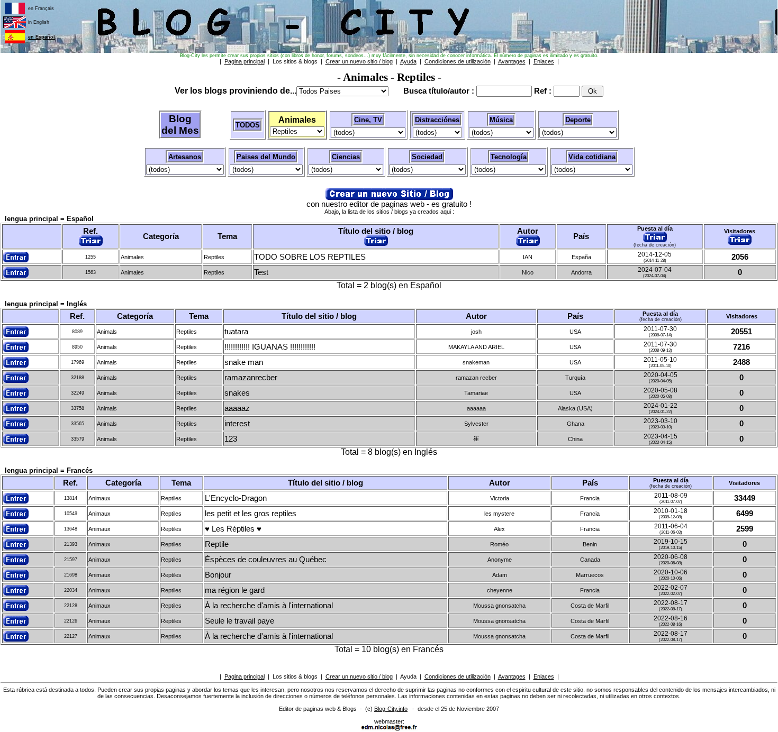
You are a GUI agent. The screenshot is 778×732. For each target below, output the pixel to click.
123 (230, 439)
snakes (237, 393)
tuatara (236, 331)
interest (237, 423)
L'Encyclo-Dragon (236, 498)
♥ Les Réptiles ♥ (233, 529)
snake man (243, 362)
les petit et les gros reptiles (250, 513)
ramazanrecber (250, 377)
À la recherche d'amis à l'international (269, 605)
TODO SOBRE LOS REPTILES (310, 257)
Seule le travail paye (239, 621)
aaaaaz (237, 408)
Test (261, 272)
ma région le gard (235, 590)
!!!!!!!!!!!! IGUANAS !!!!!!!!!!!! (269, 347)
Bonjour (218, 575)
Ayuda (408, 676)
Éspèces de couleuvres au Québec (266, 559)
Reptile (217, 544)
